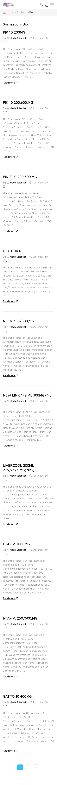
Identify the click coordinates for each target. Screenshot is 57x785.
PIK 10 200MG (14, 32)
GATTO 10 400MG (17, 696)
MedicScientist (18, 38)
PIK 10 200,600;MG (18, 102)
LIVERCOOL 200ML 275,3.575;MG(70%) (18, 467)
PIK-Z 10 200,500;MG (20, 177)
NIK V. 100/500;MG (18, 321)
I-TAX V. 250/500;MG (20, 618)
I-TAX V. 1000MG (16, 544)
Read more (9, 82)
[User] (47, 4)
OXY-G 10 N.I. (13, 251)
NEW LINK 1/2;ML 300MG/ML (27, 395)
